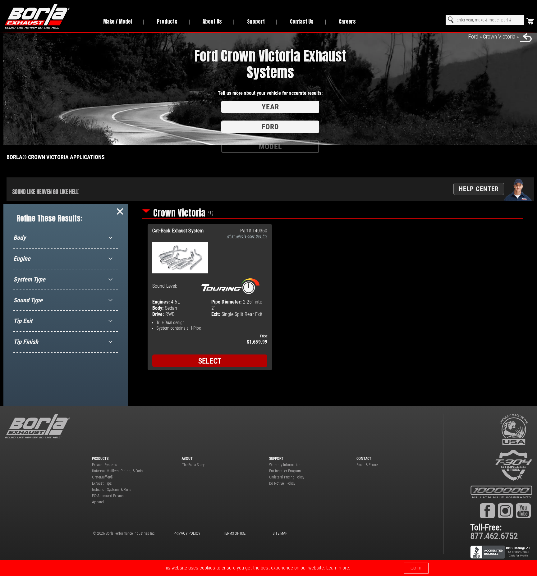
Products (167, 21)
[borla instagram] (505, 511)
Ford (473, 36)
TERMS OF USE (234, 533)
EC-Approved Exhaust (108, 496)
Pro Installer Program (285, 471)
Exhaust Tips (102, 483)
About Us (212, 21)
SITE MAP (280, 533)
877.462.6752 (494, 536)
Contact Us (302, 21)
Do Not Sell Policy (282, 483)
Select (210, 361)
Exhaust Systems (104, 465)
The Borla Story (193, 465)
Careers (347, 21)
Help (479, 189)
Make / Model (117, 21)
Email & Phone (367, 465)
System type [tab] (29, 279)
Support (256, 21)
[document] (268, 568)
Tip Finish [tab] (25, 341)
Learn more (337, 568)
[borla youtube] (523, 511)
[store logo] (47, 16)
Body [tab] (19, 237)
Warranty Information (285, 465)
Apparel (98, 502)
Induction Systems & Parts (111, 489)
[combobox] (485, 20)
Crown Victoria (499, 36)
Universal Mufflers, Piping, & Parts (117, 471)
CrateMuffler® (102, 477)
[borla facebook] (487, 511)
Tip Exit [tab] (22, 321)
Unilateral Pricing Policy (286, 477)
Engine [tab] (21, 258)
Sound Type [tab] (28, 300)
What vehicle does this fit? (247, 236)
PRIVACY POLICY (187, 533)
